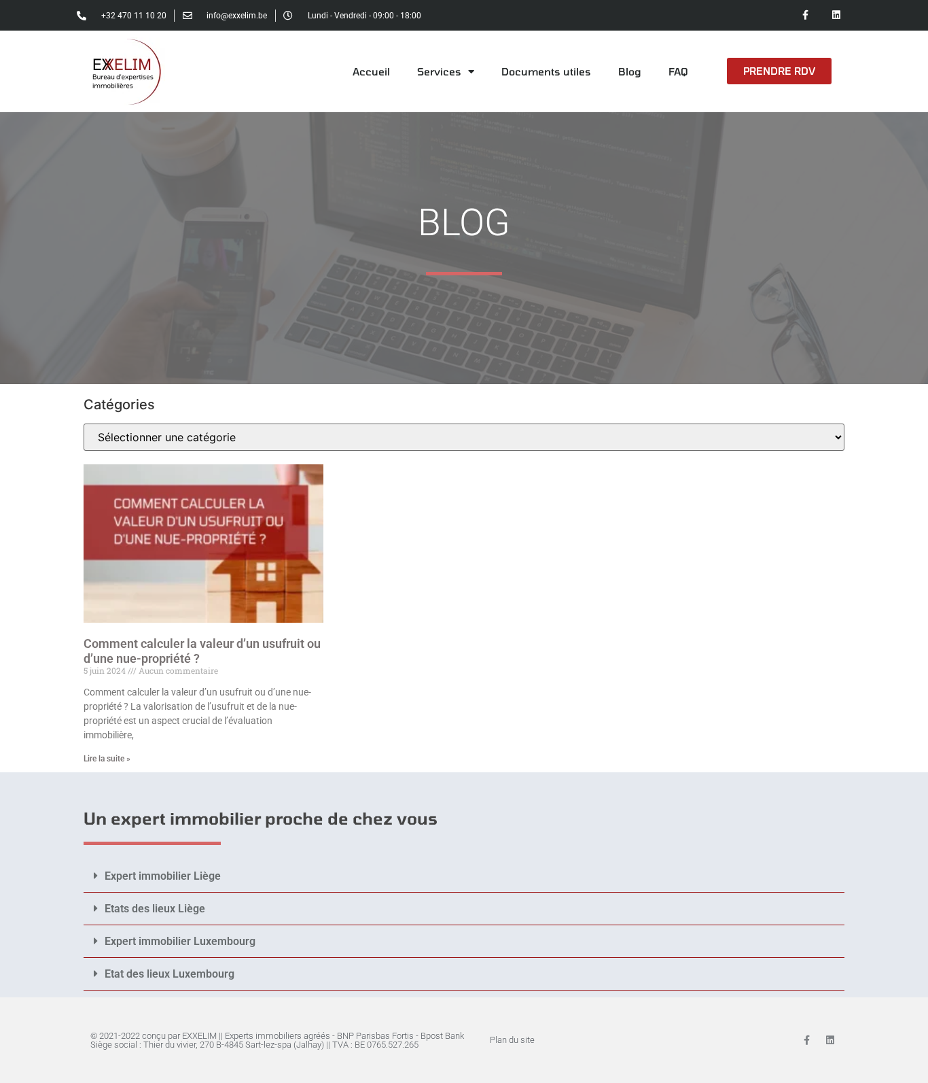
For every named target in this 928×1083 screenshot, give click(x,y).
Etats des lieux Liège (155, 908)
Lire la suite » (107, 758)
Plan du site (512, 1040)
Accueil (371, 71)
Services (439, 71)
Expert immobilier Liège (163, 876)
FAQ (678, 71)
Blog (629, 71)
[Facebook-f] (805, 15)
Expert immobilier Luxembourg (180, 941)
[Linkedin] (836, 15)
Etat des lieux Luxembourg (169, 973)
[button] (464, 876)
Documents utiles (546, 71)
